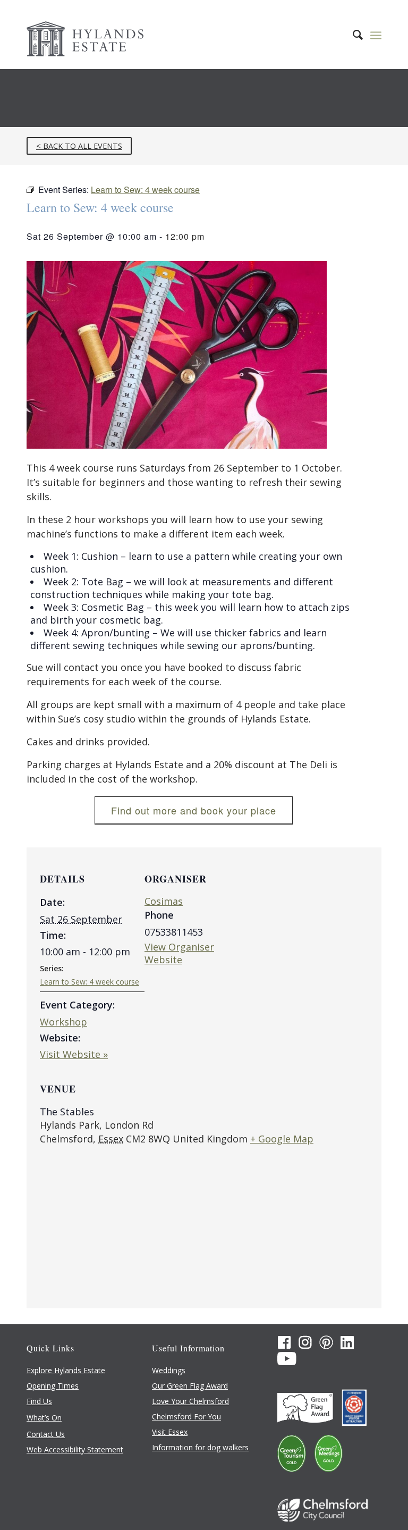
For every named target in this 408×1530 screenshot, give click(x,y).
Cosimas (163, 901)
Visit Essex (170, 1432)
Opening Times (53, 1386)
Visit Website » (74, 1054)
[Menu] (375, 34)
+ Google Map (281, 1138)
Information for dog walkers (200, 1447)
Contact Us (46, 1434)
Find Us (39, 1401)
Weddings (168, 1370)
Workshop (63, 1021)
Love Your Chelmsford (190, 1401)
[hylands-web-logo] (85, 34)
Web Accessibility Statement (75, 1449)
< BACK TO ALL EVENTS (79, 146)
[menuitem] (352, 34)
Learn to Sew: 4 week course (89, 982)
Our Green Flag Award (190, 1386)
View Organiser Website (179, 953)
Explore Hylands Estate (66, 1370)
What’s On (44, 1418)
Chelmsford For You (186, 1416)
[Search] (352, 34)
